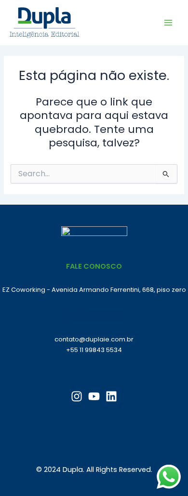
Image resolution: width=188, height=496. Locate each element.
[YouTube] (94, 396)
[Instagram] (76, 396)
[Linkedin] (111, 396)
